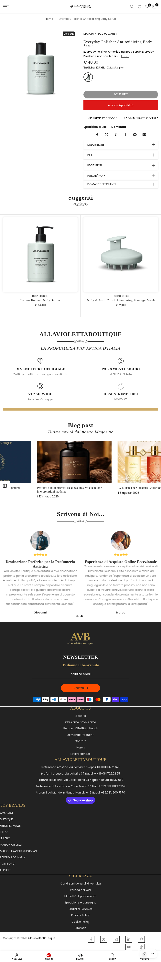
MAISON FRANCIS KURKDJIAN (18, 851)
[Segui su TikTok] (141, 947)
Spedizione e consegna (80, 902)
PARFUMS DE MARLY (13, 857)
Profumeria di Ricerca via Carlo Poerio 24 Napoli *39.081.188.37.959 (80, 786)
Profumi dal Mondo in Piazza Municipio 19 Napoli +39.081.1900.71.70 (80, 792)
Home (49, 18)
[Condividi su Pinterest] (116, 134)
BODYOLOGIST (107, 34)
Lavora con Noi (80, 754)
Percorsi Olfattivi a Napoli (80, 728)
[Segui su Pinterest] (141, 939)
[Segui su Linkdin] (128, 939)
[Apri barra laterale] (5, 486)
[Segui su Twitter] (103, 939)
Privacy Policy (80, 915)
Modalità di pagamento (80, 896)
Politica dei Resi (80, 890)
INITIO (4, 832)
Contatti (80, 741)
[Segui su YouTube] (128, 947)
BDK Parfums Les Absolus (105, 487)
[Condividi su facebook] (97, 134)
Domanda (118, 127)
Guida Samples (115, 67)
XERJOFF (5, 870)
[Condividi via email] (144, 134)
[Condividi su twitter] (106, 134)
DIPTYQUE (6, 819)
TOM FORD (7, 864)
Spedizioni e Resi (95, 127)
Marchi (80, 747)
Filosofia (80, 716)
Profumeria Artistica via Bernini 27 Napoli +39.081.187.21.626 (80, 767)
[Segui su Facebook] (91, 939)
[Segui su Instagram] (116, 939)
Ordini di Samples (80, 909)
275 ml (88, 77)
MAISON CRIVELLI (11, 845)
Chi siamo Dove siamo (80, 722)
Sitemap (80, 928)
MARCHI (88, 34)
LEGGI (125, 56)
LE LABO (5, 838)
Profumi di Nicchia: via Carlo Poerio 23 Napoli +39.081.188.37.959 (80, 780)
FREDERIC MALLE (10, 826)
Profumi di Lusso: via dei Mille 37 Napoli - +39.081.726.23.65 (80, 774)
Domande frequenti (80, 735)
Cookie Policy (80, 922)
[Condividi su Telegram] (135, 134)
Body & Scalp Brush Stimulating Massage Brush (121, 300)
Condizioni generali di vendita (80, 883)
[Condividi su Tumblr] (125, 134)
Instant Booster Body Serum (40, 300)
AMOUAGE (7, 813)
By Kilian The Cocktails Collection (29, 487)
